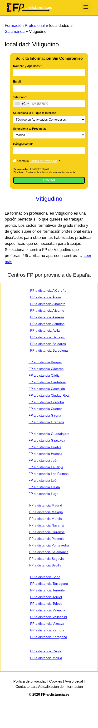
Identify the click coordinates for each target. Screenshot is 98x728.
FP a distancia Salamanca (49, 552)
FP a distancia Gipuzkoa (47, 440)
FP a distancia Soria (45, 577)
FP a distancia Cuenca (46, 409)
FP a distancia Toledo (46, 603)
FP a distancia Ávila (45, 330)
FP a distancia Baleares (48, 344)
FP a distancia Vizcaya (47, 623)
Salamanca (14, 31)
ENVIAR (49, 180)
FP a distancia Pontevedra (49, 545)
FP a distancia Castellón (47, 389)
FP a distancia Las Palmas (49, 474)
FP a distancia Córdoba (46, 402)
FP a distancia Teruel (46, 597)
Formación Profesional (25, 25)
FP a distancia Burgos (45, 362)
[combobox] (21, 104)
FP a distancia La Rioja (46, 467)
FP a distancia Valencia (47, 610)
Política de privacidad (29, 681)
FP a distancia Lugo (44, 494)
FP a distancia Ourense (47, 532)
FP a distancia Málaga (46, 512)
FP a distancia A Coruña (48, 290)
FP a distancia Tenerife (47, 590)
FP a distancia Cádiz (44, 375)
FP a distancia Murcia (45, 519)
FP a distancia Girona (45, 415)
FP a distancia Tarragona (49, 583)
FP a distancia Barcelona (49, 350)
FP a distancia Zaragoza (48, 637)
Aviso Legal (74, 681)
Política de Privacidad (43, 161)
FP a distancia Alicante (47, 310)
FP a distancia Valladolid (48, 617)
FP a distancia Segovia (46, 559)
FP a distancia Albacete (47, 304)
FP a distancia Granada (46, 422)
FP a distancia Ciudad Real (49, 395)
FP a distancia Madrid (45, 505)
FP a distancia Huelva (45, 447)
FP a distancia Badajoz (47, 337)
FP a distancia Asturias (47, 324)
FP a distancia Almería (47, 317)
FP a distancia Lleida (44, 487)
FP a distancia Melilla (46, 658)
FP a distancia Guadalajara (49, 434)
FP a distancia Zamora (47, 630)
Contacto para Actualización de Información (49, 686)
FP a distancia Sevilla (45, 565)
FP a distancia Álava (45, 297)
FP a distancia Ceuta (46, 651)
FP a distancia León (44, 480)
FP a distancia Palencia (46, 539)
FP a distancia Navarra (46, 525)
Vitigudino (49, 198)
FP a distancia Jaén (43, 460)
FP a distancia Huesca (45, 454)
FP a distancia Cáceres (46, 369)
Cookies (55, 681)
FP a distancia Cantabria (47, 382)
